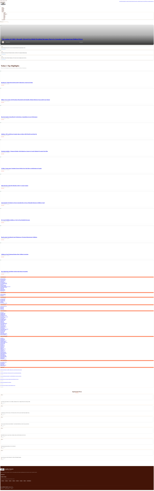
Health (4, 13)
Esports (3, 9)
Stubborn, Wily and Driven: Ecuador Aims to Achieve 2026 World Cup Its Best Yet (19, 134)
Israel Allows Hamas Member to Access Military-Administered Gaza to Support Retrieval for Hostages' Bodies (15, 401)
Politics (4, 16)
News (4, 15)
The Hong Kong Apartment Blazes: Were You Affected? (5, 382)
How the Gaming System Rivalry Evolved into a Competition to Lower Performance (19, 116)
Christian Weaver (8, 42)
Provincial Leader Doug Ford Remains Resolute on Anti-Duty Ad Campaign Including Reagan (14, 52)
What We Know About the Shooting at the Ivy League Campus (14, 185)
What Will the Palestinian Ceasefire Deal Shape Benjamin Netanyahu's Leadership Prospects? (110, 1)
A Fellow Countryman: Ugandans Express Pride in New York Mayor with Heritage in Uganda (21, 168)
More (2, 11)
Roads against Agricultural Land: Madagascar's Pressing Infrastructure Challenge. (19, 237)
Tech (4, 18)
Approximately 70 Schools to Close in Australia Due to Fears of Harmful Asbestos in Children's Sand (23, 202)
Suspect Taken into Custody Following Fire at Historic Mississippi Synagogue (7, 385)
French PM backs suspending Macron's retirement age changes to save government (132, 1)
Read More (2, 85)
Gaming (5, 12)
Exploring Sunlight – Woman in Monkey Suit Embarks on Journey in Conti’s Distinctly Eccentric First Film (24, 151)
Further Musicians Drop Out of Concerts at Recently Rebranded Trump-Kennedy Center (13, 47)
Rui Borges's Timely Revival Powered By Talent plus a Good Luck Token (17, 82)
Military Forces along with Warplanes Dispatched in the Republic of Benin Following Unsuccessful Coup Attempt (25, 99)
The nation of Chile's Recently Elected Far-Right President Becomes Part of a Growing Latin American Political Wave (42, 39)
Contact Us (3, 19)
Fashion (3, 10)
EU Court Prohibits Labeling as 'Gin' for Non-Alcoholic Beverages (15, 219)
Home (2, 7)
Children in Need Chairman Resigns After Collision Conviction (14, 254)
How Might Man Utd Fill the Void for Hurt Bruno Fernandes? (14, 271)
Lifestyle (5, 14)
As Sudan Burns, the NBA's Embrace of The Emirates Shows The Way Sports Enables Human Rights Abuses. (15, 412)
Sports (4, 17)
